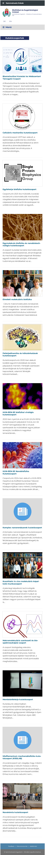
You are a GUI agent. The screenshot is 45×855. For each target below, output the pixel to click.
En (10, 21)
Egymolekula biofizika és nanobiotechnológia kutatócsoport (21, 244)
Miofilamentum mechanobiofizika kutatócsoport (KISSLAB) (22, 757)
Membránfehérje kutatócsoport (18, 699)
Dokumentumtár (22, 846)
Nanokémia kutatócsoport (15, 812)
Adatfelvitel (33, 846)
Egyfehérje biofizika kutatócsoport (19, 189)
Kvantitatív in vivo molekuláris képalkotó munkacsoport (21, 582)
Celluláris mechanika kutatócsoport (20, 133)
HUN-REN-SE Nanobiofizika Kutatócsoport (16, 472)
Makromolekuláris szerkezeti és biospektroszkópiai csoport (20, 641)
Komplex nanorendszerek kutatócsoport (22, 528)
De (4, 21)
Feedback (11, 846)
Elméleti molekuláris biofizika (17, 299)
